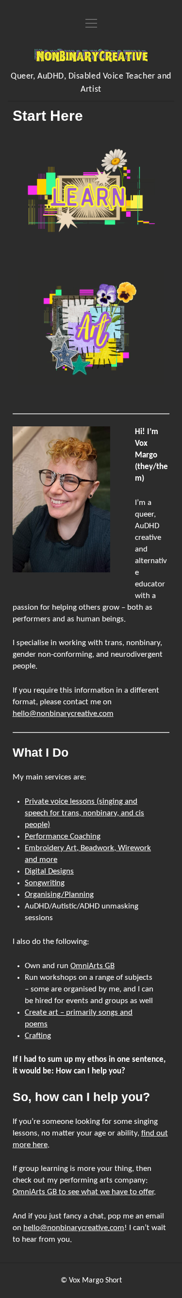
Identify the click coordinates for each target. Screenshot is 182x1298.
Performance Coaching (62, 836)
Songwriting (45, 883)
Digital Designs (49, 871)
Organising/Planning (59, 895)
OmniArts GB (92, 966)
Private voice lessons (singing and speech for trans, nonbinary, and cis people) (84, 813)
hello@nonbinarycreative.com (63, 714)
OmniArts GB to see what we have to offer (83, 1192)
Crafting (38, 1036)
